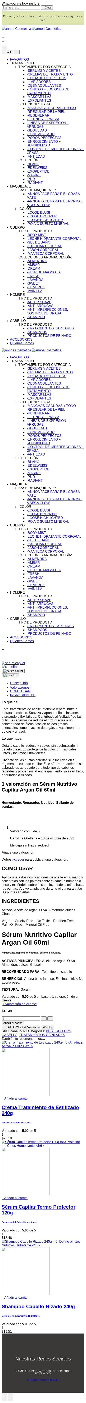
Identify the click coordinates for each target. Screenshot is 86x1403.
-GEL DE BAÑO (38, 242)
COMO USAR (20, 691)
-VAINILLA (34, 291)
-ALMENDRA (37, 261)
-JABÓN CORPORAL (43, 250)
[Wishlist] (3, 40)
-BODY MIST (36, 235)
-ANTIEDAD (36, 156)
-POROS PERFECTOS (44, 138)
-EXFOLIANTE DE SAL (44, 246)
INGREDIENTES (22, 695)
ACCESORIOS (21, 339)
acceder (18, 859)
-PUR (31, 179)
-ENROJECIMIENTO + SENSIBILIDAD (44, 143)
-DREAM (33, 268)
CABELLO (9, 1035)
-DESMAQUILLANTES (44, 85)
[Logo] (31, 28)
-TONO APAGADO (40, 134)
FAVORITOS (19, 59)
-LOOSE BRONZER (42, 216)
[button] (15, 1098)
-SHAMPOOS (37, 332)
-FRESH (33, 276)
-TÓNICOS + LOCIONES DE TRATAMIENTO (48, 91)
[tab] (47, 683)
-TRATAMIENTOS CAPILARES (50, 328)
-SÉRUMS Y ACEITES (44, 70)
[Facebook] (38, 1367)
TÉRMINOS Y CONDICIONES (43, 1380)
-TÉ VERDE (36, 287)
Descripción (19, 683)
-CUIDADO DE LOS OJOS (46, 78)
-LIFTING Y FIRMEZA (43, 119)
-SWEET (33, 283)
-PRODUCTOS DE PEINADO (49, 335)
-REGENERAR (38, 115)
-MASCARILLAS (39, 97)
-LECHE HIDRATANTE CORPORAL (54, 238)
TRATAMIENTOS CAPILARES (42, 1035)
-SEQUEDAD (37, 130)
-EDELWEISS (37, 167)
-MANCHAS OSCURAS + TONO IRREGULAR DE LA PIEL (51, 109)
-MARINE (34, 175)
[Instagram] (48, 1367)
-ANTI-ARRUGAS (40, 306)
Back (8, 52)
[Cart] (3, 43)
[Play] (13, 671)
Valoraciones (21, 687)
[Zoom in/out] (10, 1395)
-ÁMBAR (33, 265)
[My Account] (3, 36)
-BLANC (33, 164)
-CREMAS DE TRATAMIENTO (50, 74)
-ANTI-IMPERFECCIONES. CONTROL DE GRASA (47, 311)
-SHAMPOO (36, 317)
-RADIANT (35, 182)
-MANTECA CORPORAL (45, 253)
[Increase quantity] (50, 1018)
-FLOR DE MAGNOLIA (44, 272)
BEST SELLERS (58, 1031)
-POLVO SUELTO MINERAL (48, 223)
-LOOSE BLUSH (39, 212)
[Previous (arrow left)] (4, 1399)
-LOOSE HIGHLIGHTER (45, 220)
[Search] (3, 32)
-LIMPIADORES (39, 82)
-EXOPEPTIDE (38, 171)
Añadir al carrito (12, 1022)
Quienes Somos (22, 343)
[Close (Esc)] (4, 1395)
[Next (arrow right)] (10, 1399)
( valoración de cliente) (19, 1004)
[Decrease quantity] (44, 1018)
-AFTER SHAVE (39, 302)
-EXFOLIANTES (39, 100)
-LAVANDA (35, 279)
